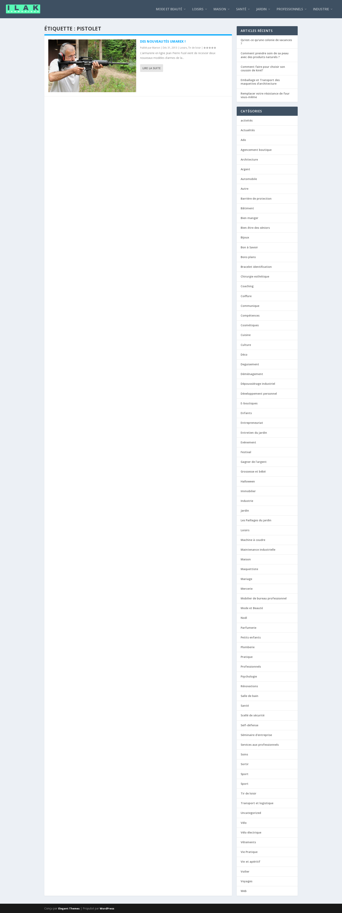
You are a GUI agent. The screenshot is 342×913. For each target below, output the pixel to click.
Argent (245, 169)
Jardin (261, 9)
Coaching (247, 286)
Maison (220, 9)
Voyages (246, 881)
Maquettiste (249, 569)
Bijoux (245, 237)
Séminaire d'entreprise (256, 735)
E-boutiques (249, 403)
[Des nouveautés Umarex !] (92, 65)
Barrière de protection (256, 198)
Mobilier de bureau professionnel (264, 598)
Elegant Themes (69, 908)
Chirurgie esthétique (255, 276)
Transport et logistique (257, 803)
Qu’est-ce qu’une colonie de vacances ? (266, 41)
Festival (246, 452)
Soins (244, 754)
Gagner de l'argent (254, 462)
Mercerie (247, 588)
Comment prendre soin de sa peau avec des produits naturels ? (265, 55)
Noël (244, 618)
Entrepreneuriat (252, 423)
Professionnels (290, 9)
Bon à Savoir (249, 247)
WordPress (107, 908)
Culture (246, 345)
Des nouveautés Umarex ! (163, 41)
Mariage (246, 579)
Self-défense (249, 725)
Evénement (248, 442)
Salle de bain (249, 696)
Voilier (245, 871)
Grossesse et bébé (253, 471)
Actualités (248, 130)
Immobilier (248, 491)
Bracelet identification (256, 267)
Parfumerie (248, 628)
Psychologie (249, 676)
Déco (244, 354)
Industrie (321, 9)
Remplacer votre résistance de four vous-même (265, 95)
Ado (243, 140)
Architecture (249, 159)
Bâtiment (247, 208)
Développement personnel (259, 393)
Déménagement (252, 374)
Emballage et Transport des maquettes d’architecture (260, 81)
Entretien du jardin (254, 432)
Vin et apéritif (250, 861)
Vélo (244, 823)
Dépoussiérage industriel (258, 384)
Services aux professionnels (260, 744)
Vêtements (248, 842)
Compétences (250, 315)
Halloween (248, 481)
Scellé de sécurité (252, 715)
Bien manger (249, 218)
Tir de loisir (194, 47)
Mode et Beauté (169, 9)
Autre (244, 188)
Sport (244, 774)
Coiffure (246, 296)
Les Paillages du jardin (256, 520)
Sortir (245, 764)
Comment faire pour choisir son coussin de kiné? (263, 68)
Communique (250, 306)
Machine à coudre (253, 540)
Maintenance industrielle (258, 549)
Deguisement (250, 364)
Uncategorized (251, 813)
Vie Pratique (249, 852)
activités (247, 120)
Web (244, 891)
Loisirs (197, 9)
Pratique (247, 657)
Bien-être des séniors (255, 228)
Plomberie (248, 647)
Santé (241, 9)
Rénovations (249, 686)
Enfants (246, 413)
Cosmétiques (250, 325)
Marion (156, 47)
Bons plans (248, 257)
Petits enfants (251, 637)
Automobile (249, 179)
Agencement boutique (256, 150)
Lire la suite (151, 68)
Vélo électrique (251, 832)
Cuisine (246, 335)
